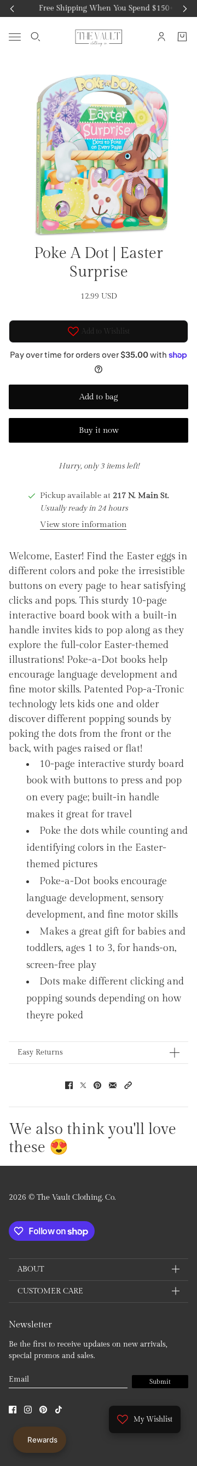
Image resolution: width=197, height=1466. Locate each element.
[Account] (161, 37)
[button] (128, 1085)
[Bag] (182, 37)
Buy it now (99, 430)
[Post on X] (83, 1085)
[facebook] (13, 1410)
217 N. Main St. (141, 495)
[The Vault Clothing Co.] (99, 37)
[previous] (12, 8)
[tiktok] (59, 1410)
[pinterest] (43, 1410)
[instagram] (28, 1410)
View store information (83, 524)
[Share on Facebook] (69, 1085)
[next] (185, 8)
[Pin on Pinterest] (97, 1085)
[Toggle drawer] (15, 36)
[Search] (36, 37)
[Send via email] (113, 1085)
